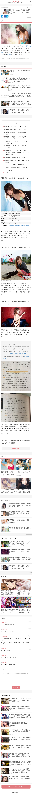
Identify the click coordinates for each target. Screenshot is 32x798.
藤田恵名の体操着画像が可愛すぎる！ (14, 157)
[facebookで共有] (5, 16)
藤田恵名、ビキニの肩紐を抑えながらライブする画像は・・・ (17, 153)
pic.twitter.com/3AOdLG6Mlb (17, 353)
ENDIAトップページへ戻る (16, 786)
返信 (29, 622)
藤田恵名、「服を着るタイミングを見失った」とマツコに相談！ (16, 138)
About (9, 792)
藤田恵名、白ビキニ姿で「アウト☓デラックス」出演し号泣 (17, 142)
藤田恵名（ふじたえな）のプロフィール (15, 126)
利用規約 (13, 792)
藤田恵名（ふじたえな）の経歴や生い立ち (16, 129)
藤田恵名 (28, 46)
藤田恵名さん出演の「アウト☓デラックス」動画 (16, 146)
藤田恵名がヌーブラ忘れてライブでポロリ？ (16, 150)
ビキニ (3, 52)
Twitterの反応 (8, 170)
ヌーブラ (22, 50)
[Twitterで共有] (2, 16)
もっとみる (29, 534)
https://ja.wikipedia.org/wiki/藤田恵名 (19, 225)
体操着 (9, 54)
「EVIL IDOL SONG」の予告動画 (15, 164)
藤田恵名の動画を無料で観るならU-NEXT (17, 167)
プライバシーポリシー (19, 792)
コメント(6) (29, 17)
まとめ (6, 173)
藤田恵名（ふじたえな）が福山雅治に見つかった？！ (16, 133)
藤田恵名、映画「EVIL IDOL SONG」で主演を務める (16, 161)
